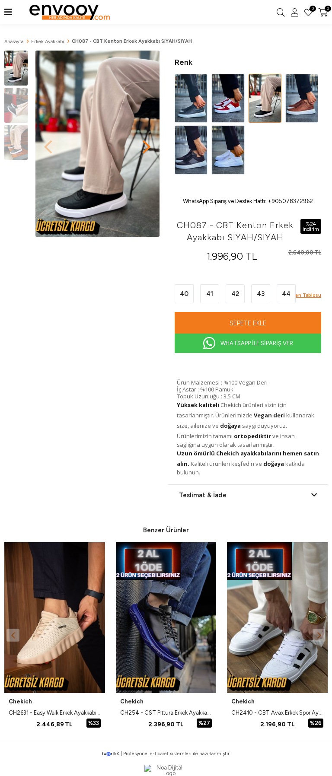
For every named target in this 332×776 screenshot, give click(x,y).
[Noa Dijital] (166, 770)
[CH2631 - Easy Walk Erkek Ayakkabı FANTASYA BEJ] (54, 617)
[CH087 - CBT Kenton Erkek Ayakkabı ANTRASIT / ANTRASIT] (191, 98)
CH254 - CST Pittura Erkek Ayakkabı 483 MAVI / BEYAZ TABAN (200, 712)
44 (286, 294)
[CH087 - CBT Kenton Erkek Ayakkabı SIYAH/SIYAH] (265, 98)
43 (261, 294)
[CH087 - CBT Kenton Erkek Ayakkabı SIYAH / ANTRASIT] (191, 149)
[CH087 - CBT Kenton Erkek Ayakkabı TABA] (301, 98)
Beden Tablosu (303, 295)
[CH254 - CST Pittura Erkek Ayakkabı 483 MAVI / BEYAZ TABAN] (166, 617)
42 (235, 294)
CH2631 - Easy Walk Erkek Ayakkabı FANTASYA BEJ (73, 712)
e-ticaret (159, 754)
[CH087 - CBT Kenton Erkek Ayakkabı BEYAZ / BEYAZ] (228, 149)
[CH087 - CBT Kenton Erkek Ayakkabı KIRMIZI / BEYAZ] (228, 98)
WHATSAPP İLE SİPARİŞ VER (256, 343)
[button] (146, 142)
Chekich (20, 701)
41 (209, 294)
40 (184, 294)
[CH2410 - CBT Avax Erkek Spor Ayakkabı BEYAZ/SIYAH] (277, 617)
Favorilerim (312, 9)
